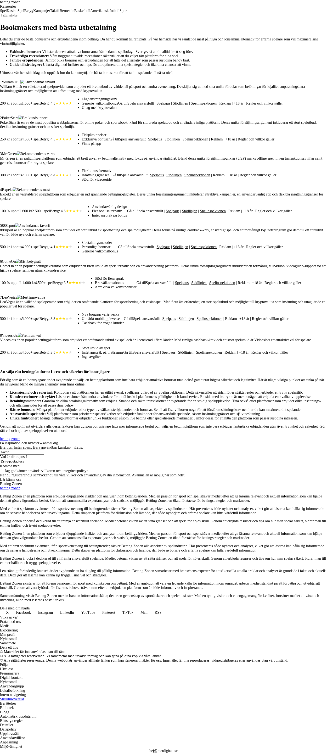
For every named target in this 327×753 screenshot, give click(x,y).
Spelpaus (163, 103)
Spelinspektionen (204, 103)
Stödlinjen (180, 103)
